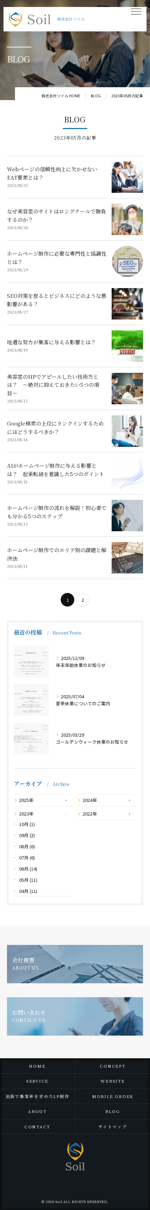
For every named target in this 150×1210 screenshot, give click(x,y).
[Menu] (136, 11)
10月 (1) (27, 824)
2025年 (26, 800)
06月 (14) (28, 868)
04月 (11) (28, 891)
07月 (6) (27, 857)
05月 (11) (28, 880)
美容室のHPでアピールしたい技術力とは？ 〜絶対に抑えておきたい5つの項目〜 (53, 385)
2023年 (26, 813)
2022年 (90, 813)
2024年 (90, 800)
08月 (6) (27, 846)
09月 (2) (27, 835)
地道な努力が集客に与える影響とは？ (51, 342)
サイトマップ (112, 1126)
